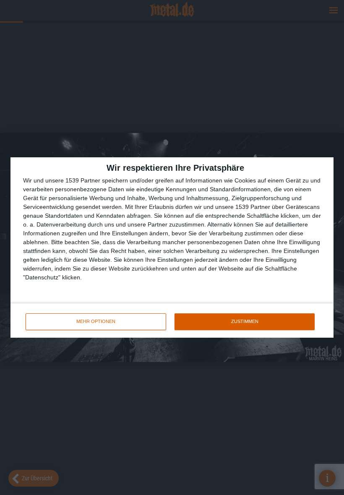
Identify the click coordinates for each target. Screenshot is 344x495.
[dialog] (172, 247)
